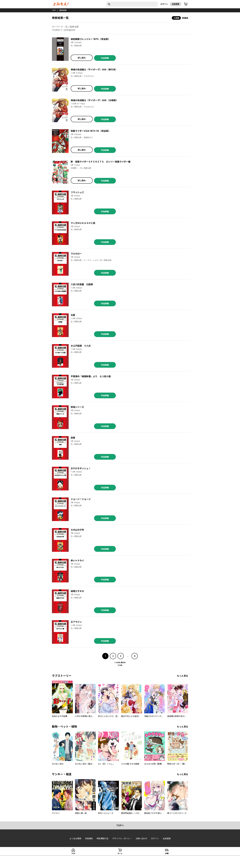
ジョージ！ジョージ (81, 499)
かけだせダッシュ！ (81, 468)
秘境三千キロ (77, 591)
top (54, 10)
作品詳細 (105, 58)
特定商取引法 (102, 838)
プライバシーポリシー (122, 838)
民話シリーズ (77, 407)
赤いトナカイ (77, 560)
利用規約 (89, 838)
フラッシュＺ (77, 192)
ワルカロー (76, 253)
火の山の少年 (77, 529)
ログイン (164, 4)
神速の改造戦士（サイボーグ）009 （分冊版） (94, 100)
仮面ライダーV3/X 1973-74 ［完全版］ (90, 131)
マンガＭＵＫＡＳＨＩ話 (83, 223)
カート (120, 853)
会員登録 (175, 4)
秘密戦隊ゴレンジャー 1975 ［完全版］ (90, 39)
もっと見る (182, 675)
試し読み (82, 58)
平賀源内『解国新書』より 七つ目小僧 (91, 376)
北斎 (73, 315)
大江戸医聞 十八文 (81, 345)
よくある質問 (75, 838)
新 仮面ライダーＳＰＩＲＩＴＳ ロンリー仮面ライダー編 (100, 161)
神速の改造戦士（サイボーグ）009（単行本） (94, 69)
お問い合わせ (141, 838)
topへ (120, 825)
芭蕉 (73, 437)
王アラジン (76, 621)
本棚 (166, 853)
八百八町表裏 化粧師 (82, 284)
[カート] (185, 4)
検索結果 (63, 10)
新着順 (185, 18)
